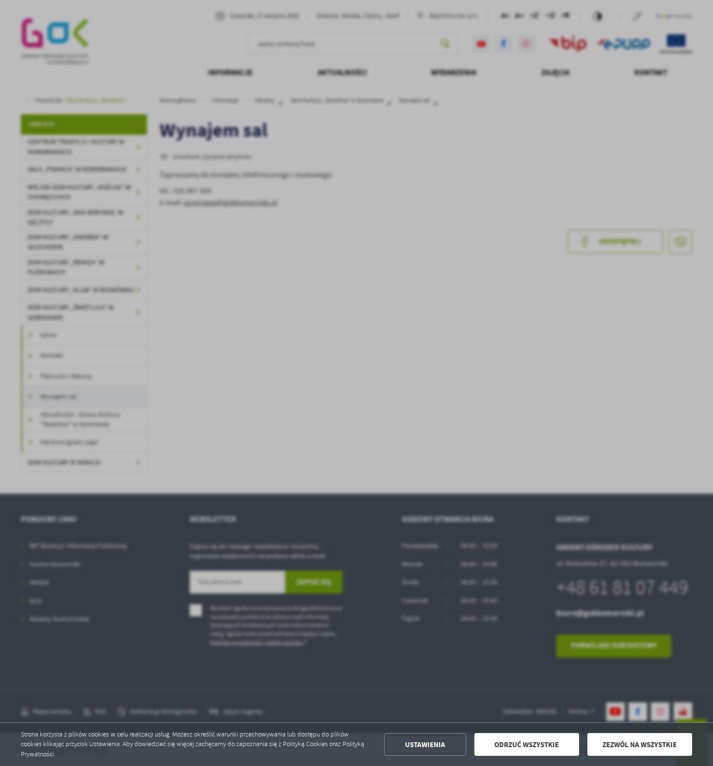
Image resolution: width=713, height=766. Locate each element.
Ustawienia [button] (425, 745)
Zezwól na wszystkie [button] (639, 745)
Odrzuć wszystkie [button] (526, 745)
